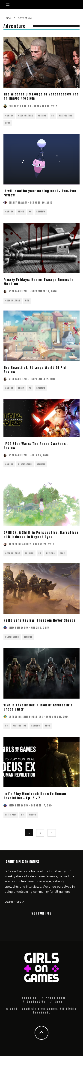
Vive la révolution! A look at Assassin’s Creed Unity (38, 707)
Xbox (7, 122)
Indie (21, 211)
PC (52, 115)
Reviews (40, 211)
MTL (27, 300)
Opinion (42, 115)
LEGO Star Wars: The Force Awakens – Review (36, 445)
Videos (32, 814)
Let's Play (10, 814)
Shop (58, 1001)
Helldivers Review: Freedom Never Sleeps (39, 620)
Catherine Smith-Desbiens (26, 716)
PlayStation (66, 115)
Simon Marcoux (18, 627)
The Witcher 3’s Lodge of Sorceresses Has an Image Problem (41, 96)
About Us (29, 998)
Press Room (56, 998)
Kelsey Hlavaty (18, 202)
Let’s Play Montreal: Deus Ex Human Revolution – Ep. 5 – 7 (34, 796)
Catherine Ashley (20, 544)
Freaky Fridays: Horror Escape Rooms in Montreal (38, 281)
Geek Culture (25, 115)
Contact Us (36, 1001)
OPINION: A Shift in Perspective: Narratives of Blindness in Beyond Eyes (41, 534)
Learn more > (14, 901)
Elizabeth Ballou (20, 106)
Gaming (9, 115)
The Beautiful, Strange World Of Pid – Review (36, 369)
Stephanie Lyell (19, 291)
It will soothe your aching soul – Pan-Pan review (39, 193)
